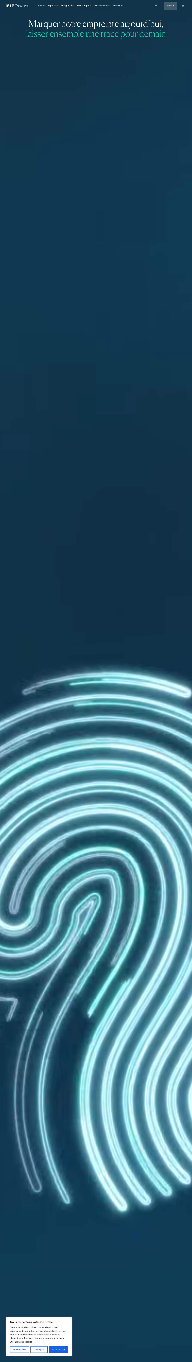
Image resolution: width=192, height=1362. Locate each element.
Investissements (102, 6)
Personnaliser (19, 1349)
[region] (39, 1336)
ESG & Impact (84, 6)
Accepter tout (58, 1349)
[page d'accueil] (17, 5)
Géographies (67, 6)
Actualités (118, 6)
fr (156, 6)
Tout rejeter (39, 1349)
